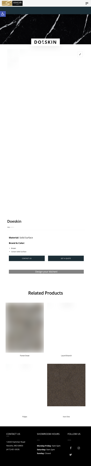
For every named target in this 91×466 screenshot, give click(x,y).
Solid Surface (26, 237)
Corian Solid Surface (18, 252)
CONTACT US (27, 258)
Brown (13, 248)
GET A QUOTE (66, 258)
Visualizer (46, 280)
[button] (3, 14)
